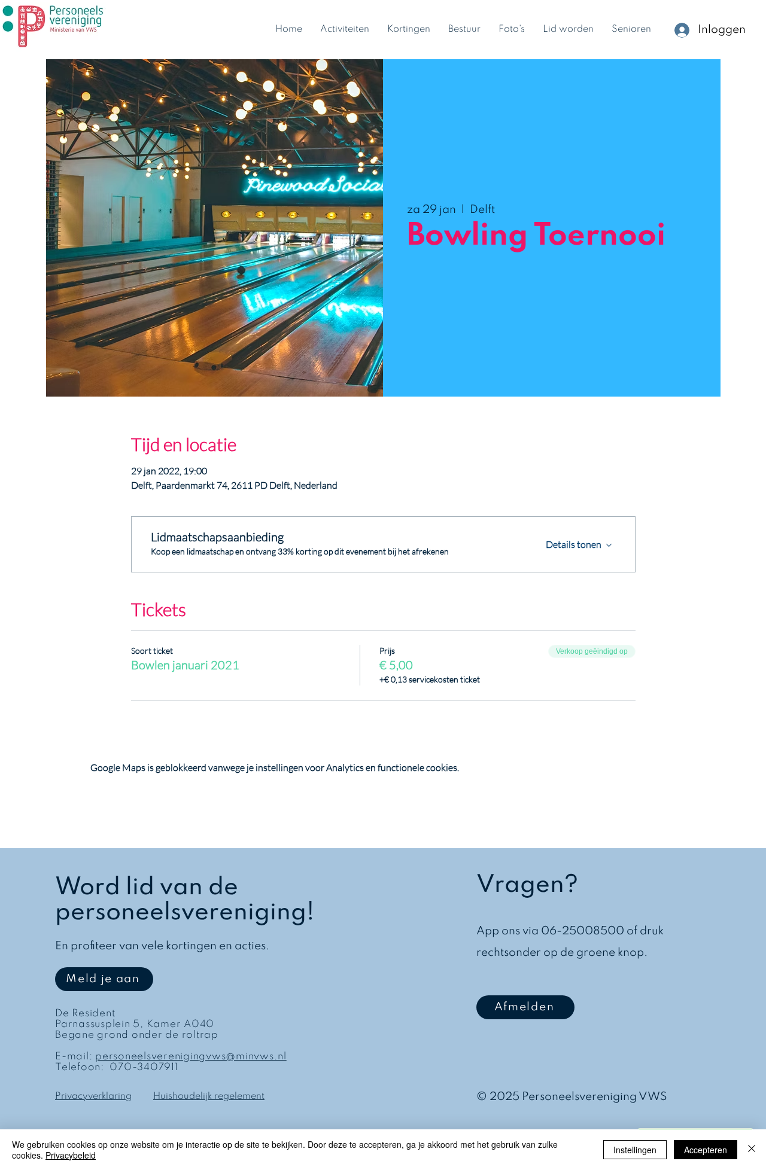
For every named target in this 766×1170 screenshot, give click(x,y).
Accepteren (705, 1150)
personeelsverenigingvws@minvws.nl (191, 1057)
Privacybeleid (70, 1155)
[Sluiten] (751, 1149)
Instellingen (634, 1150)
